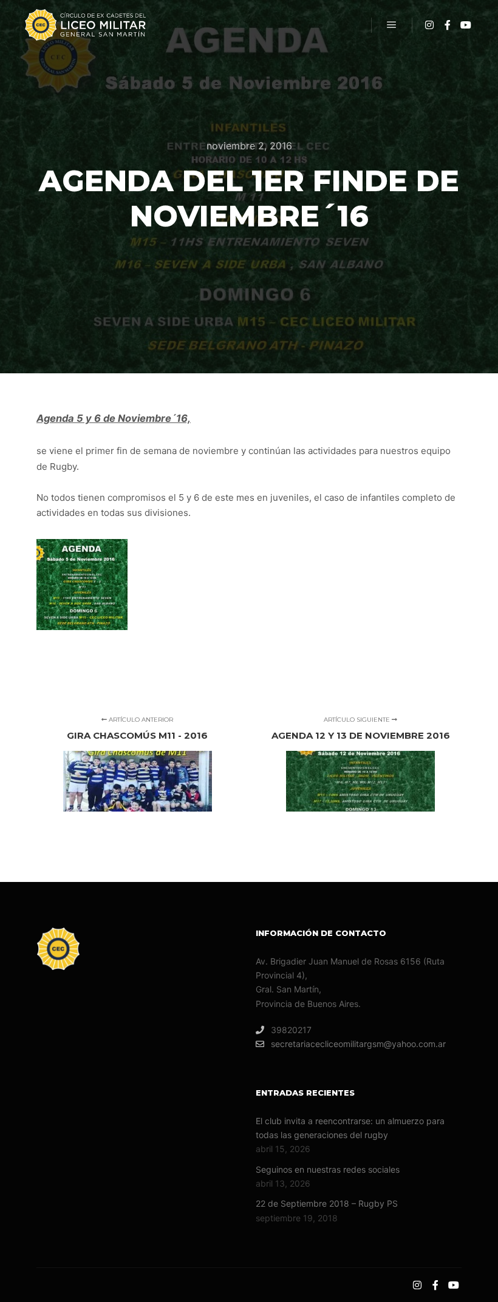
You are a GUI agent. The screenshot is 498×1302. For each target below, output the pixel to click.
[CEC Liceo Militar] (85, 25)
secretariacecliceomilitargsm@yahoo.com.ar (358, 1044)
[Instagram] (429, 25)
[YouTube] (466, 25)
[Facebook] (447, 25)
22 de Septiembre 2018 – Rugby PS (327, 1203)
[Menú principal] (392, 25)
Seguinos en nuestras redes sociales (328, 1169)
